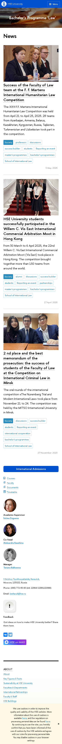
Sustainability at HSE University (18, 683)
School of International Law (18, 161)
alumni (19, 276)
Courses (11, 478)
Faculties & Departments (15, 687)
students (28, 148)
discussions (35, 142)
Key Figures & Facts (12, 678)
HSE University (15, 3)
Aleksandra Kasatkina (13, 543)
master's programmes (16, 154)
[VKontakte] (5, 635)
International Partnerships (15, 692)
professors (21, 142)
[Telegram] (10, 635)
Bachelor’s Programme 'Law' (32, 17)
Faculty (10, 482)
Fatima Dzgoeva (11, 518)
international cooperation (17, 433)
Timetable (12, 492)
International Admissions (31, 469)
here (24, 718)
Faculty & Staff (10, 696)
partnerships (46, 282)
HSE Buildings (9, 701)
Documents (12, 487)
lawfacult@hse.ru (18, 594)
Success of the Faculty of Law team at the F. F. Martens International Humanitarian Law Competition (29, 92)
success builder (12, 148)
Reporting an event (45, 148)
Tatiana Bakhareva (12, 567)
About (8, 669)
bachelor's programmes (42, 154)
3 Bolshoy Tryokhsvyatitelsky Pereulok (21, 579)
